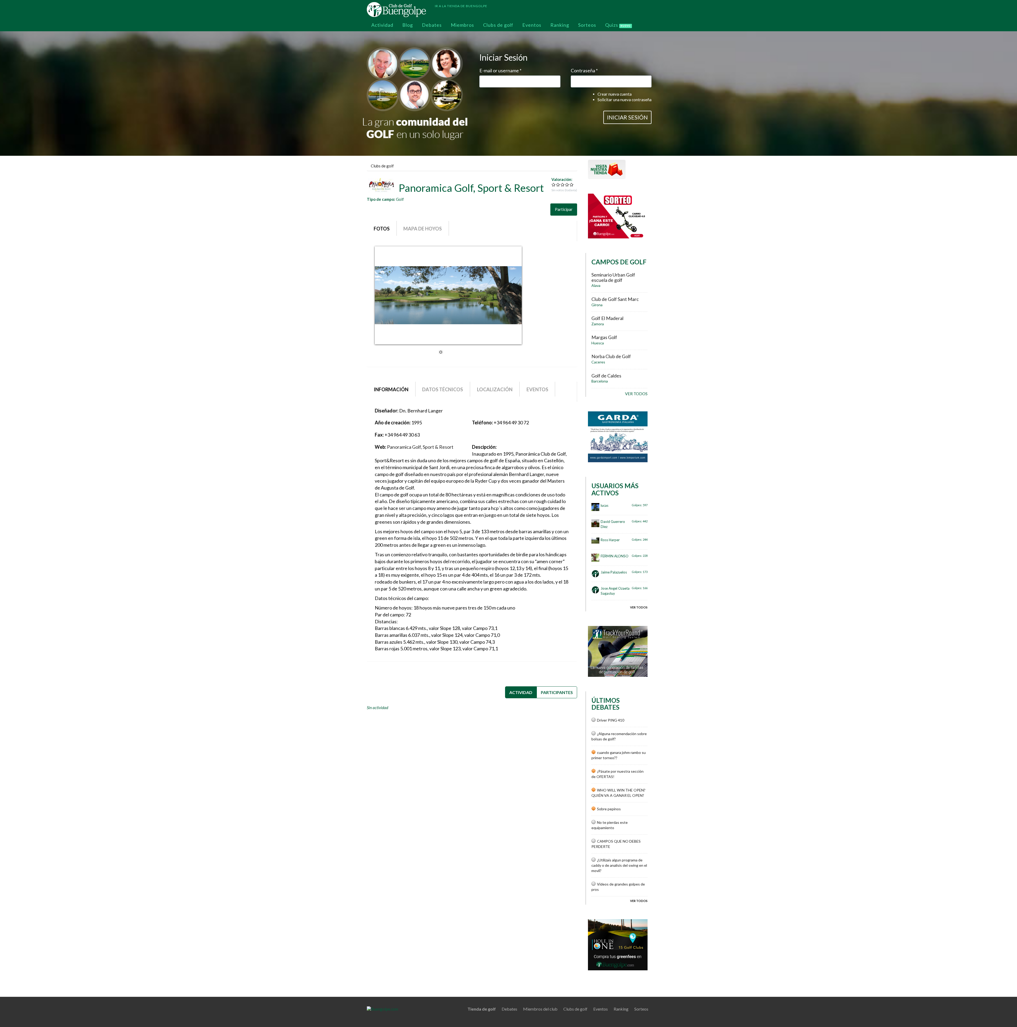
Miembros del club (540, 1008)
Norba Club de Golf (611, 356)
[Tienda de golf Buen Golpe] (607, 168)
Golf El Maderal (607, 318)
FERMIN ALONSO (614, 556)
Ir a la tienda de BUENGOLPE (461, 6)
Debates (432, 25)
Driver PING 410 (610, 720)
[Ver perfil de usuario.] (595, 507)
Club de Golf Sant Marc (615, 299)
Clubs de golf (498, 25)
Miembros (462, 25)
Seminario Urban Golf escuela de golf (613, 277)
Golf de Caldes (606, 376)
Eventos (531, 25)
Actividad (382, 25)
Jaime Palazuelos (614, 572)
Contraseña (584, 70)
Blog (407, 25)
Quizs (617, 25)
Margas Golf (604, 337)
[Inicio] (398, 9)
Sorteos (587, 25)
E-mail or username (500, 70)
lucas (604, 505)
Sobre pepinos (609, 809)
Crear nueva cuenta (614, 94)
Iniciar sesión (627, 117)
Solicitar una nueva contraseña (624, 99)
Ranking (559, 25)
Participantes (557, 692)
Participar (564, 209)
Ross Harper (610, 540)
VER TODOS (636, 393)
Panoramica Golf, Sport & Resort (420, 447)
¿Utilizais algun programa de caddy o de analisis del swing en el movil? (619, 865)
